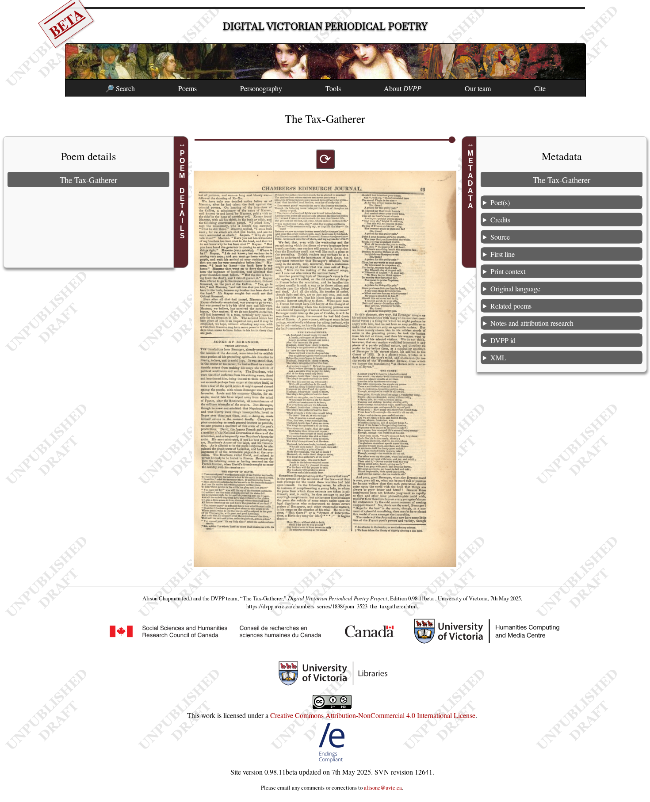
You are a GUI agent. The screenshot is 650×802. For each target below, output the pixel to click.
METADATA (470, 179)
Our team (478, 88)
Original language (515, 288)
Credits (500, 219)
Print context (507, 271)
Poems (187, 88)
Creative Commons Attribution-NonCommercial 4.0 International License (372, 715)
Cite (540, 88)
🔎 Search (120, 88)
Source (500, 236)
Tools (333, 88)
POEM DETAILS (182, 194)
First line (502, 254)
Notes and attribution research (532, 323)
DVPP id (503, 340)
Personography (261, 88)
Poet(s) (500, 202)
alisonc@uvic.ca (383, 787)
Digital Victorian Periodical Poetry (325, 26)
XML (498, 357)
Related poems (510, 305)
